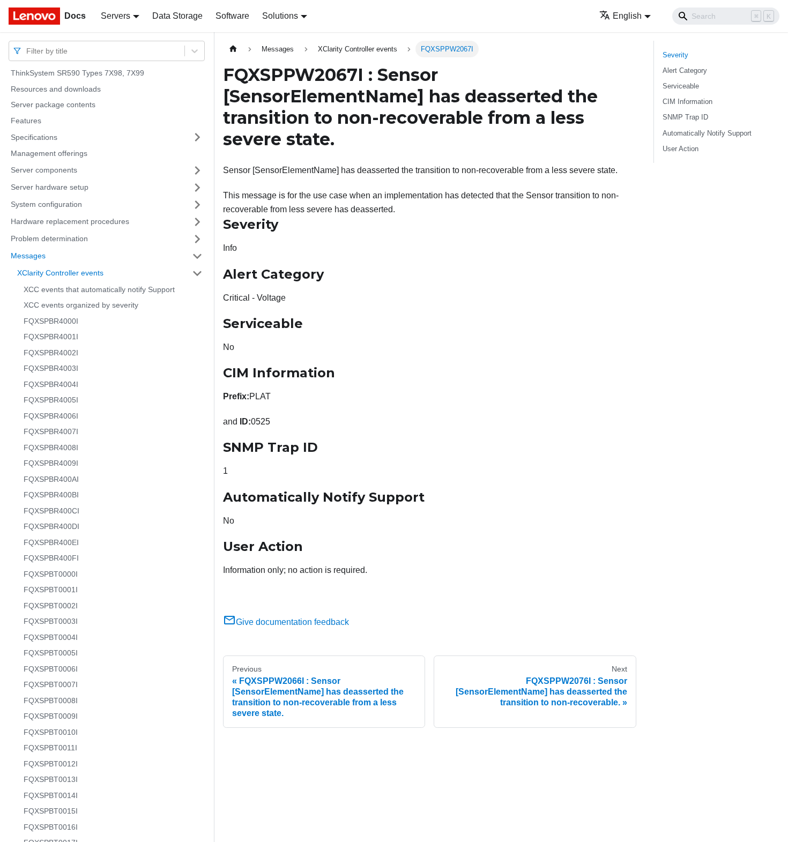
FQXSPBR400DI (51, 526)
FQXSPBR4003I (51, 368)
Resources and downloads (56, 89)
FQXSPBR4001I (51, 336)
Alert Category (685, 70)
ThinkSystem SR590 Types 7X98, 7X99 (77, 73)
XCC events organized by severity (81, 305)
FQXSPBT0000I (51, 574)
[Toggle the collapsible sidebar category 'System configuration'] (197, 204)
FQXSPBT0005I (51, 653)
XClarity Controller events (60, 273)
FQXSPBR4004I (51, 384)
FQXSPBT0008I (51, 700)
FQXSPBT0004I (51, 637)
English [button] (627, 15)
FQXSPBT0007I (51, 684)
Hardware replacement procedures (70, 221)
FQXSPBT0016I (51, 827)
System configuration (46, 204)
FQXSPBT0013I (51, 779)
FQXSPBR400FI (51, 558)
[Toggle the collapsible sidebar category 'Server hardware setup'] (197, 187)
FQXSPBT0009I (51, 716)
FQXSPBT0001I (51, 589)
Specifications (34, 136)
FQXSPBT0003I (51, 621)
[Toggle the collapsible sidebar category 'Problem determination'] (197, 239)
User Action (680, 149)
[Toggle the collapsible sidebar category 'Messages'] (197, 256)
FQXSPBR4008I (51, 447)
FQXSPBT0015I (51, 811)
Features (26, 120)
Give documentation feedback (292, 622)
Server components (44, 170)
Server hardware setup (49, 187)
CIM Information (687, 102)
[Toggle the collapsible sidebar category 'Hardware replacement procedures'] (197, 221)
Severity (675, 55)
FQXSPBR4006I (51, 416)
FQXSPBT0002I (51, 605)
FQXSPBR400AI (51, 479)
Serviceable (681, 86)
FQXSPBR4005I (51, 400)
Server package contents (53, 104)
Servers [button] (115, 15)
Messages (28, 255)
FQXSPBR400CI (51, 510)
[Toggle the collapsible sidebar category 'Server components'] (197, 170)
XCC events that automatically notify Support (99, 289)
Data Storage (177, 15)
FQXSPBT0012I (51, 763)
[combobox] (27, 50)
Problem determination (49, 238)
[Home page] (233, 49)
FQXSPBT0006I (51, 669)
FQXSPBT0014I (51, 795)
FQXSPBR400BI (51, 494)
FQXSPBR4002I (51, 352)
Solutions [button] (280, 15)
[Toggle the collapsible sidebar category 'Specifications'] (197, 137)
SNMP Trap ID (685, 117)
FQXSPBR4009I (51, 463)
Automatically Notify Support (707, 133)
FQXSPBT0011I (50, 747)
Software (232, 15)
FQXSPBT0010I (51, 732)
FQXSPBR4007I (51, 431)
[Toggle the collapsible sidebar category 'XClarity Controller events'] (197, 273)
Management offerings (49, 153)
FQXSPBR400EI (51, 542)
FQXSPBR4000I (51, 321)
